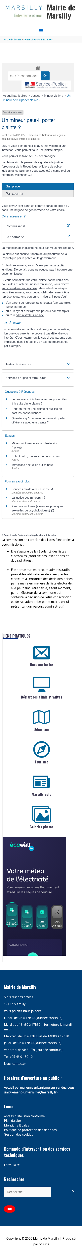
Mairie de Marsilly (61, 11)
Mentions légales (16, 1125)
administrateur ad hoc (30, 315)
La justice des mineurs (27, 497)
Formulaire (12, 1165)
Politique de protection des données (30, 1130)
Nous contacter (41, 664)
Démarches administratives (41, 697)
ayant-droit (22, 311)
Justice (36, 95)
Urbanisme (42, 729)
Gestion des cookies (18, 1134)
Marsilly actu (41, 794)
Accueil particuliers (15, 95)
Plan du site (12, 1120)
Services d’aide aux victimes (31, 489)
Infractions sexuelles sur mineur (32, 464)
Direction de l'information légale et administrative (30, 535)
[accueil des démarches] (38, 67)
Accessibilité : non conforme (24, 1116)
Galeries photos (41, 826)
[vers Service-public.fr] (46, 85)
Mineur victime (54, 95)
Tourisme (41, 761)
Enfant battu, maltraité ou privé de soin (36, 456)
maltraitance (60, 341)
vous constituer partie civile (19, 288)
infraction (7, 150)
